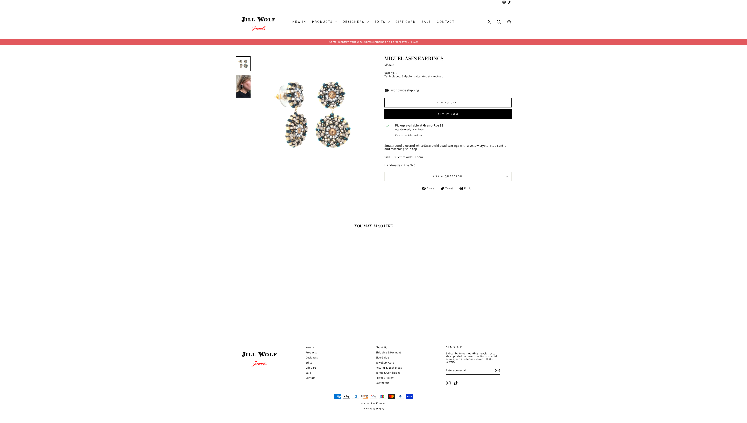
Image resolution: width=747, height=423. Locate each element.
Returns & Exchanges (389, 368)
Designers (354, 21)
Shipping (407, 76)
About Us (381, 347)
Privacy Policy (385, 378)
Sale (426, 21)
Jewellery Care (385, 363)
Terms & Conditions (388, 373)
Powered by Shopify (373, 408)
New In (299, 21)
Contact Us (382, 383)
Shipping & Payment (388, 353)
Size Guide (382, 358)
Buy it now (448, 114)
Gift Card (405, 21)
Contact (446, 21)
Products (323, 21)
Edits (380, 21)
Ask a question (448, 176)
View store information (408, 135)
